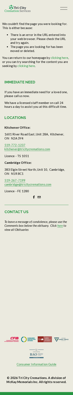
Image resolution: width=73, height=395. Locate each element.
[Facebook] (33, 197)
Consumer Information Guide (36, 364)
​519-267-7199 (15, 180)
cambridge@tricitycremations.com (28, 184)
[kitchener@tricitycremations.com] (39, 197)
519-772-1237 (15, 145)
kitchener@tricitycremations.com (27, 149)
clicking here (59, 57)
